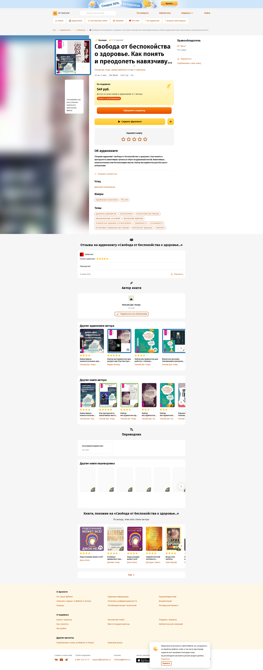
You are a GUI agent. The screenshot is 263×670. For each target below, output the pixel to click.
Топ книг (135, 21)
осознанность (156, 223)
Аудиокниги (77, 21)
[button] (181, 402)
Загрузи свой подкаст (176, 21)
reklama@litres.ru (122, 660)
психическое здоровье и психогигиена (113, 223)
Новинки (119, 21)
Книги (60, 21)
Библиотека (165, 13)
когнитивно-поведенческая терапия (112, 228)
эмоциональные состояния (108, 218)
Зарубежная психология (106, 200)
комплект (160, 228)
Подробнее (165, 659)
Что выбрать (143, 13)
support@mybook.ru (101, 660)
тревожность (141, 223)
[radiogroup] (134, 139)
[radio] (123, 139)
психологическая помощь (147, 214)
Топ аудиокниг (153, 21)
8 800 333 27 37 (82, 660)
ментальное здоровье (142, 228)
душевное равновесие (106, 214)
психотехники (126, 214)
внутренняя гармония (133, 218)
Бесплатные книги (99, 21)
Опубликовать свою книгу (189, 63)
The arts (124, 200)
